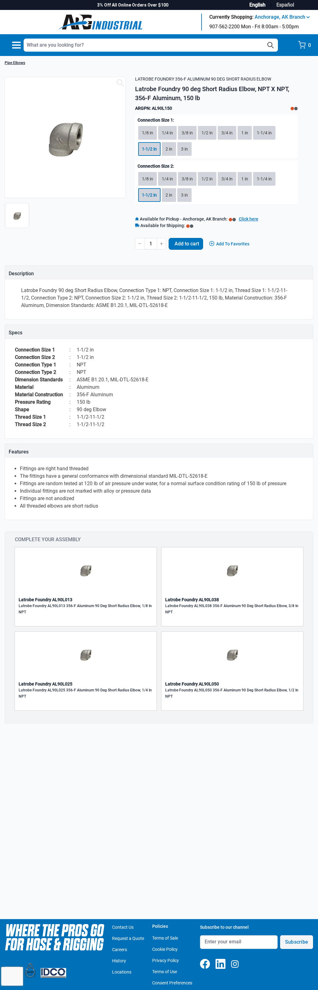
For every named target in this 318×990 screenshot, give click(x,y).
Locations (121, 971)
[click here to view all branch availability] (189, 225)
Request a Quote (128, 938)
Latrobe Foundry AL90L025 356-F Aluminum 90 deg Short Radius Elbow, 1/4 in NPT (85, 693)
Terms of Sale (165, 938)
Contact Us (123, 927)
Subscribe (296, 942)
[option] (18, 218)
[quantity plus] (161, 243)
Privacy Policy (165, 960)
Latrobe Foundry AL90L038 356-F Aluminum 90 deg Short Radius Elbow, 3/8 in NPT (231, 609)
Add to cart (187, 244)
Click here (248, 218)
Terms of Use (164, 971)
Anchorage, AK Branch (281, 17)
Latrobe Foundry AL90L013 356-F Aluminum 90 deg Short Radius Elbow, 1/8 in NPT (85, 609)
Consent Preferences (172, 982)
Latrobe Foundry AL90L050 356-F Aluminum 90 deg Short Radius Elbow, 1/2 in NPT (231, 693)
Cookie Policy (165, 949)
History (119, 960)
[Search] (270, 45)
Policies (160, 926)
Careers (119, 949)
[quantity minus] (139, 243)
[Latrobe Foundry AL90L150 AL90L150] (120, 83)
